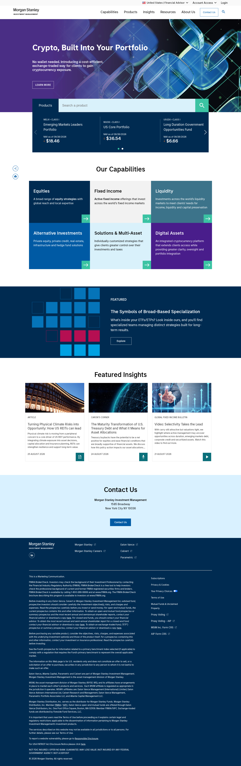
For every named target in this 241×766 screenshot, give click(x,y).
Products (130, 12)
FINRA (58, 705)
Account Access (203, 2)
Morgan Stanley (83, 544)
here (69, 618)
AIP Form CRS (159, 633)
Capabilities (109, 12)
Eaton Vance (127, 544)
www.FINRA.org (97, 595)
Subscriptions (158, 578)
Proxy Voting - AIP (161, 621)
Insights (149, 12)
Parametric (126, 557)
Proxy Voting (158, 614)
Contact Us (209, 12)
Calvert (124, 551)
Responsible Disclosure (86, 738)
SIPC (65, 705)
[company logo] (26, 11)
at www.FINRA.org (102, 592)
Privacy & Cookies (160, 584)
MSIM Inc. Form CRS (162, 627)
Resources (168, 12)
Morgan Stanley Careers (88, 551)
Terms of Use (157, 597)
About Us (188, 12)
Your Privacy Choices (162, 591)
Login (224, 2)
